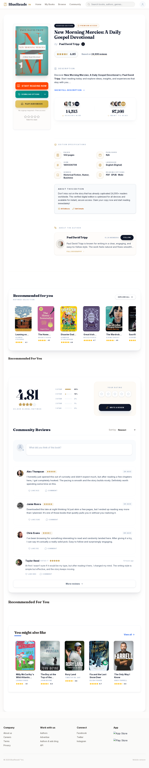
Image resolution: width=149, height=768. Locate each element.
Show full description (68, 90)
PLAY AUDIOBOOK (34, 104)
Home (38, 4)
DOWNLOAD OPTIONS (30, 94)
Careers (7, 737)
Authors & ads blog (49, 741)
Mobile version (139, 760)
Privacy (7, 745)
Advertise (44, 737)
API (41, 745)
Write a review (117, 407)
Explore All (124, 297)
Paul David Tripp (69, 44)
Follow (127, 237)
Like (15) (35, 548)
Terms (6, 741)
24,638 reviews (99, 54)
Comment (52, 490)
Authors (43, 733)
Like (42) (35, 490)
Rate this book (31, 120)
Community (75, 4)
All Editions (65, 209)
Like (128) (35, 519)
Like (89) (32, 574)
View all (128, 634)
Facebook (82, 733)
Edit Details (79, 209)
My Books (50, 4)
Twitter (80, 737)
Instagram (81, 741)
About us (7, 733)
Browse (62, 4)
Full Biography (74, 251)
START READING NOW (34, 86)
